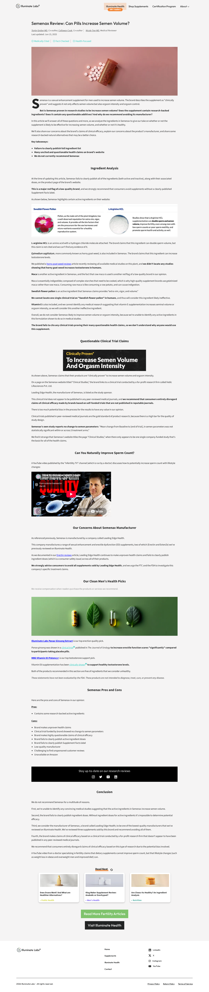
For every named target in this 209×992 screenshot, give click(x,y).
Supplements (110, 956)
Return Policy (169, 984)
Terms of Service (185, 984)
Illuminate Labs (28, 984)
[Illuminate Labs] (28, 6)
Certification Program (164, 6)
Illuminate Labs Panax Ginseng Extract (52, 641)
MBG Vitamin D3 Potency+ (45, 658)
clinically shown (77, 664)
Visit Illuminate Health (104, 925)
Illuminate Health (115, 6)
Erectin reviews (64, 555)
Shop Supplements (138, 6)
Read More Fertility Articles (104, 914)
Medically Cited (41, 41)
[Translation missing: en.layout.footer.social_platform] (93, 777)
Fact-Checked (62, 41)
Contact (108, 969)
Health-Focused (83, 41)
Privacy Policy (154, 984)
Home (107, 949)
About (183, 6)
